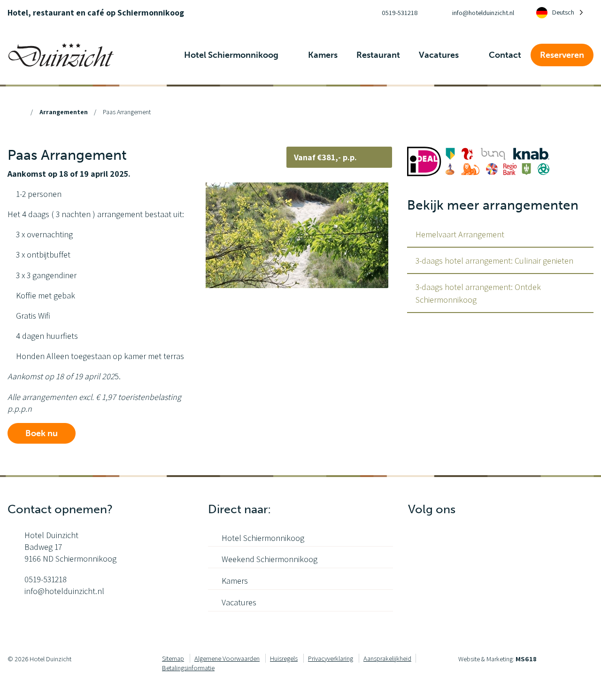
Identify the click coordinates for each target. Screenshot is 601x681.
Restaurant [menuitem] (378, 55)
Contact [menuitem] (505, 55)
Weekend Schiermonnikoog (269, 559)
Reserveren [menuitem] (562, 55)
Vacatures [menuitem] (440, 55)
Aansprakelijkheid (387, 658)
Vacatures (239, 602)
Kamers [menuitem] (323, 55)
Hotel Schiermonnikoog (263, 537)
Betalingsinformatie (188, 667)
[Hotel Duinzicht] (61, 53)
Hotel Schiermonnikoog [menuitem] (232, 55)
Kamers (235, 580)
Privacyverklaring (330, 658)
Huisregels (284, 658)
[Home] (20, 112)
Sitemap (173, 658)
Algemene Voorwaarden (227, 658)
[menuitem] (391, 12)
